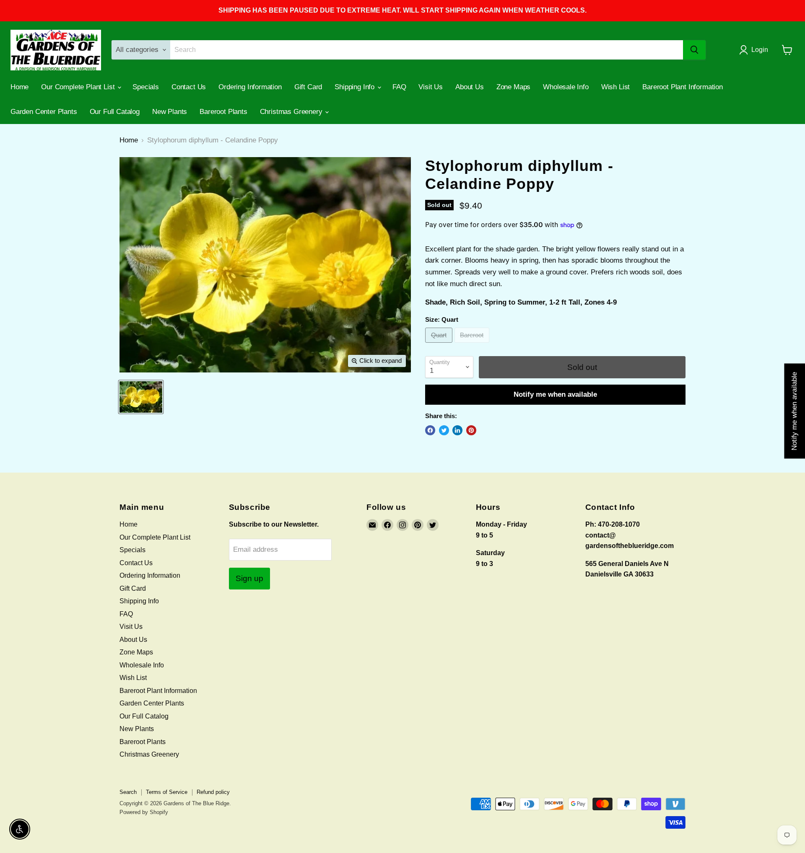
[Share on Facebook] (430, 430)
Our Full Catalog (115, 112)
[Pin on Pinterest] (471, 430)
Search (128, 792)
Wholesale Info (566, 87)
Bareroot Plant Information (682, 87)
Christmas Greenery (292, 112)
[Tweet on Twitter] (444, 430)
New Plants (169, 112)
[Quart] (439, 345)
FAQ (399, 87)
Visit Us (430, 87)
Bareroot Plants (223, 112)
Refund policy (213, 792)
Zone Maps (513, 87)
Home (19, 87)
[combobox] (426, 49)
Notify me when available (555, 394)
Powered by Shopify (143, 812)
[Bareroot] (473, 345)
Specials (145, 87)
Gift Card (308, 87)
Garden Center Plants (43, 112)
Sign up (249, 578)
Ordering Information (250, 87)
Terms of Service (166, 792)
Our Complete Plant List (79, 87)
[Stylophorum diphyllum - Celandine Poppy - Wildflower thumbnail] (141, 397)
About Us (469, 87)
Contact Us (188, 87)
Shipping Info (356, 87)
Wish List (615, 87)
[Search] (694, 49)
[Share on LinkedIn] (457, 430)
